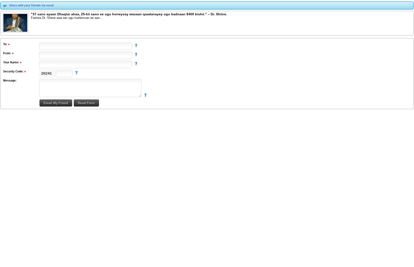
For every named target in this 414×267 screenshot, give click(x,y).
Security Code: (13, 71)
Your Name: (11, 62)
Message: (10, 80)
